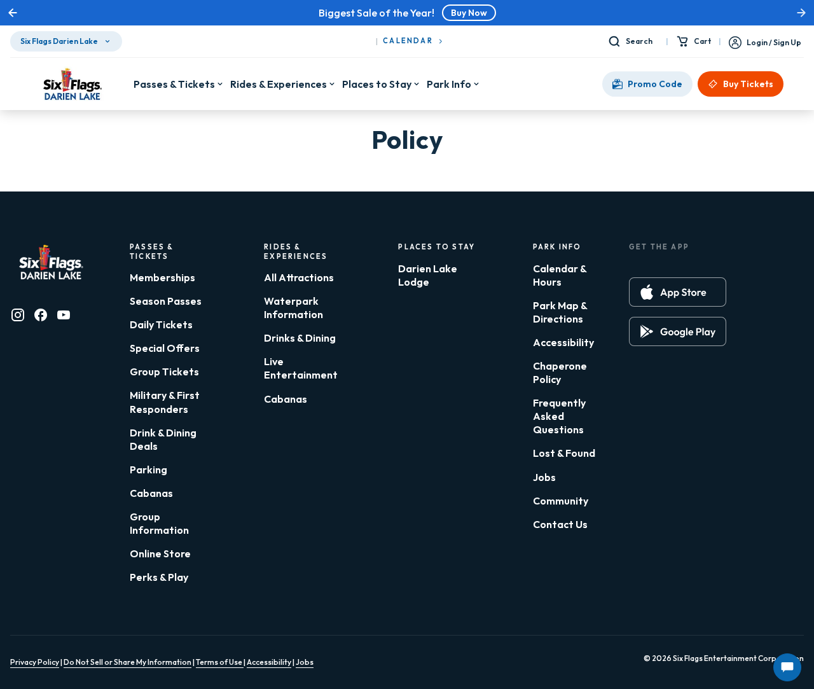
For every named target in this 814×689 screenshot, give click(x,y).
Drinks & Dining (300, 337)
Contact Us (560, 524)
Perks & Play (159, 577)
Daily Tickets (161, 324)
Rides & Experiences (278, 84)
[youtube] (63, 315)
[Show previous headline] (12, 12)
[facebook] (40, 315)
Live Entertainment (301, 368)
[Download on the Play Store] (677, 331)
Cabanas (151, 493)
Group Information (159, 523)
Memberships (162, 277)
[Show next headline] (801, 12)
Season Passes (166, 301)
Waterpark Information (293, 308)
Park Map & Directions (560, 312)
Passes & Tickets (174, 84)
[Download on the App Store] (677, 292)
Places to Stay (376, 84)
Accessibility (563, 342)
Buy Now (469, 12)
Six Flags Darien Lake (59, 41)
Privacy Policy (34, 662)
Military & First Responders (165, 402)
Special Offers (165, 348)
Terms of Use (220, 662)
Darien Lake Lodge (427, 275)
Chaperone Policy (560, 372)
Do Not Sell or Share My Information (127, 662)
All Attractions (299, 277)
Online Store (160, 553)
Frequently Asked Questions (559, 416)
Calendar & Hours (559, 275)
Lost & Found (564, 453)
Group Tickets (164, 371)
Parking (148, 469)
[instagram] (17, 315)
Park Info (449, 84)
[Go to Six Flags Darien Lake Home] (72, 84)
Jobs (544, 477)
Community (560, 500)
